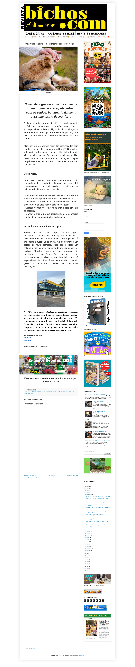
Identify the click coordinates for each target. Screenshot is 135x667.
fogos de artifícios (52, 391)
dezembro (89, 494)
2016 (86, 564)
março (88, 546)
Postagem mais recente (30, 475)
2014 (86, 568)
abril (88, 544)
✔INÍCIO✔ (25, 37)
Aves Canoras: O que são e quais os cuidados (96, 394)
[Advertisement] (51, 459)
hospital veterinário (61, 391)
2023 (86, 490)
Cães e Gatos (45, 391)
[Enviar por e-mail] (28, 389)
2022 (86, 492)
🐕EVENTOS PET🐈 (63, 37)
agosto (88, 535)
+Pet (32, 391)
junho (88, 539)
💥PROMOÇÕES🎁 (103, 37)
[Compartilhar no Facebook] (34, 389)
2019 (86, 557)
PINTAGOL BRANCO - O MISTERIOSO (98, 412)
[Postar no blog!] (30, 389)
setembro (89, 533)
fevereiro (89, 548)
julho (88, 537)
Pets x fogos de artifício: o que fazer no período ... (98, 496)
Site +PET (27, 337)
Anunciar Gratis (95, 610)
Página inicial (51, 475)
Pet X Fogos (68, 391)
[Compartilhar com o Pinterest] (35, 389)
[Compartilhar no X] (32, 389)
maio (88, 542)
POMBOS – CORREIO (98, 422)
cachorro (39, 391)
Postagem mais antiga (72, 475)
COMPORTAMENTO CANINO (99, 432)
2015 (86, 566)
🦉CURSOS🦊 (35, 37)
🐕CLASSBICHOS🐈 (49, 37)
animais (35, 391)
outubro (89, 531)
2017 (86, 562)
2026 (86, 484)
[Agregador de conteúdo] (95, 609)
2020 (86, 555)
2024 (86, 488)
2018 (86, 559)
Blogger (82, 655)
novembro (89, 529)
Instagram (27, 340)
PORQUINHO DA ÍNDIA (98, 401)
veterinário (30, 393)
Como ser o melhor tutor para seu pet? (96, 502)
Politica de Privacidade (29, 648)
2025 (86, 486)
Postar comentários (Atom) (34, 478)
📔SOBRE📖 (91, 37)
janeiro (88, 550)
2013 (86, 570)
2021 (86, 553)
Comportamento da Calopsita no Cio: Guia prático (97, 440)
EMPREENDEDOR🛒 (78, 37)
